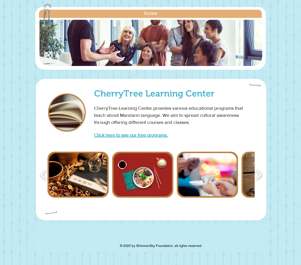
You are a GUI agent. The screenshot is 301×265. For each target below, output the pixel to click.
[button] (151, 43)
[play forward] (258, 174)
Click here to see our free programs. (131, 135)
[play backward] (43, 174)
